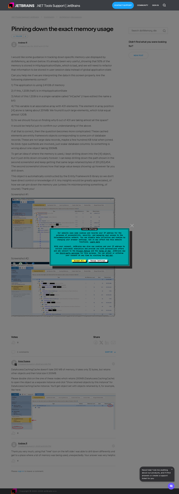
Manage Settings (97, 261)
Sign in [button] (155, 5)
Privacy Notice (83, 251)
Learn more (95, 242)
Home (21, 5)
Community (142, 5)
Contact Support (123, 5)
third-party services (69, 253)
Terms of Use (105, 251)
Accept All (79, 261)
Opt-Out (109, 255)
